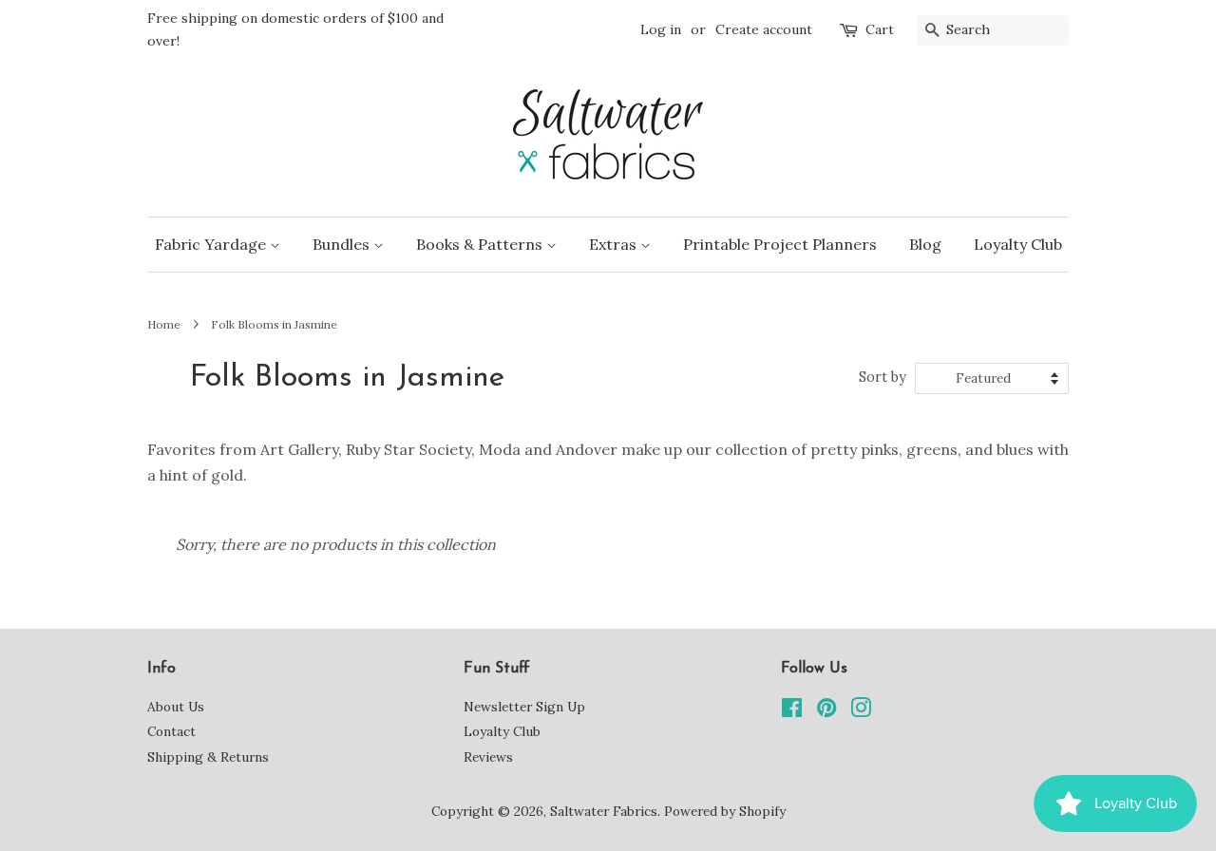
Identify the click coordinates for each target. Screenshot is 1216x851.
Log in (660, 29)
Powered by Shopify (725, 811)
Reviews (488, 757)
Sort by (882, 377)
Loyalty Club (1018, 244)
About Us (175, 706)
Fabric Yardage (212, 244)
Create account (763, 29)
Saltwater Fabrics (603, 811)
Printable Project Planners (780, 244)
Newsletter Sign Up (524, 706)
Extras (614, 244)
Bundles (343, 244)
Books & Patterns (481, 244)
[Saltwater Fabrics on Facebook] (792, 711)
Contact (171, 731)
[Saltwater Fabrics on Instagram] (860, 711)
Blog (925, 244)
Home (163, 324)
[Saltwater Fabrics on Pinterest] (826, 711)
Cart (879, 29)
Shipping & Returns (208, 757)
